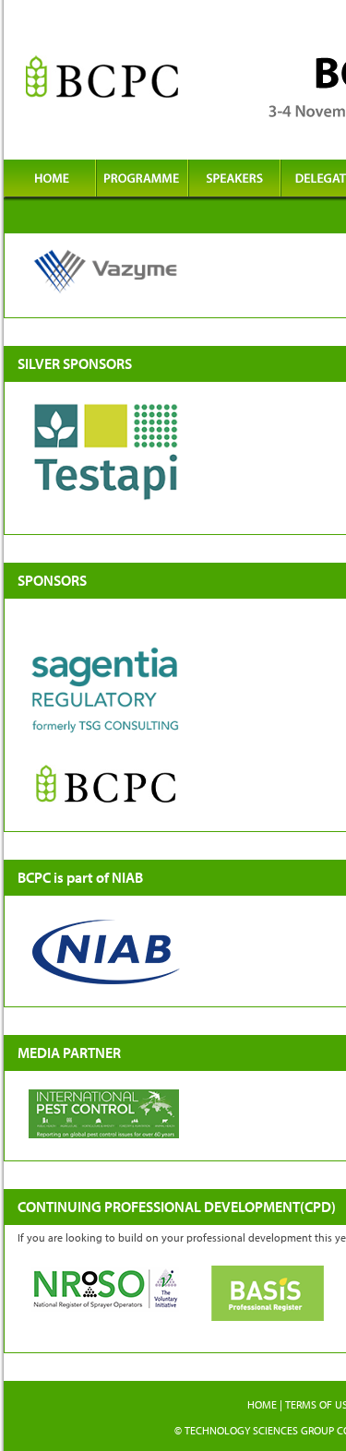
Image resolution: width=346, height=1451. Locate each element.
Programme (142, 180)
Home (50, 180)
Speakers (234, 180)
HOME (262, 1404)
